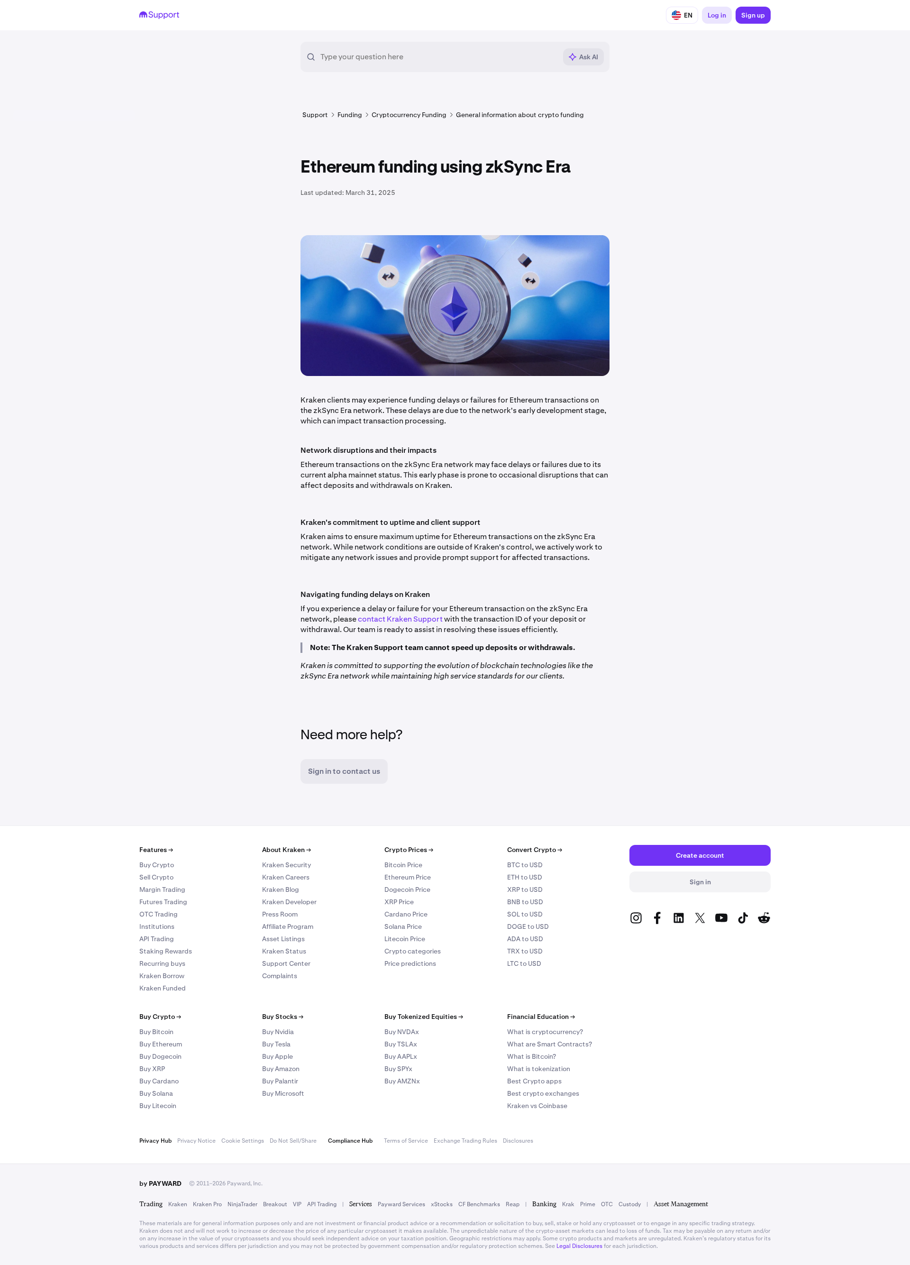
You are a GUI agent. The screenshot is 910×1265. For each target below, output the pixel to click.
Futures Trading (163, 902)
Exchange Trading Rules (465, 1141)
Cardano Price (406, 914)
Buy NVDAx (401, 1031)
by (160, 1183)
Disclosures (518, 1141)
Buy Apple (277, 1056)
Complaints (279, 976)
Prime (587, 1204)
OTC (607, 1204)
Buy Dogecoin (160, 1056)
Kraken (177, 1204)
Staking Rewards (165, 951)
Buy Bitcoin (156, 1031)
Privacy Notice (196, 1141)
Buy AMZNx (402, 1081)
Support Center (286, 963)
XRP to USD (525, 889)
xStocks (442, 1204)
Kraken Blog (280, 889)
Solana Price (403, 926)
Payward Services (401, 1204)
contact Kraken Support (400, 619)
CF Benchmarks (479, 1204)
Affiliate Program (287, 926)
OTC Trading (158, 914)
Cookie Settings (242, 1141)
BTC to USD (525, 865)
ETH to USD (524, 877)
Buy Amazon (281, 1068)
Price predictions (410, 963)
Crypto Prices (408, 849)
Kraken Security (286, 865)
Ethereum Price (407, 877)
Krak (568, 1204)
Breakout (275, 1204)
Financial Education (541, 1016)
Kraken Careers (285, 877)
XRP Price (399, 902)
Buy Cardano (159, 1081)
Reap (512, 1204)
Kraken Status (284, 951)
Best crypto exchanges (543, 1093)
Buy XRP (152, 1068)
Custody (630, 1204)
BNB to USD (525, 902)
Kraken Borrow (161, 976)
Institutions (156, 926)
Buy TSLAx (400, 1044)
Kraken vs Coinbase (537, 1105)
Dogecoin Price (407, 889)
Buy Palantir (280, 1081)
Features (156, 849)
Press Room (280, 914)
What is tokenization (538, 1068)
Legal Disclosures (579, 1246)
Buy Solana (156, 1093)
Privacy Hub (155, 1141)
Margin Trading (162, 889)
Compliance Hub (350, 1141)
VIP (297, 1204)
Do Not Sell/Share (293, 1141)
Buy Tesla (276, 1044)
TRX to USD (525, 951)
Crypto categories (412, 951)
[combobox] (438, 57)
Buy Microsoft (283, 1093)
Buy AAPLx (400, 1056)
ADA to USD (525, 939)
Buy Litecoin (157, 1105)
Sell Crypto (156, 877)
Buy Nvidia (278, 1031)
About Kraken (286, 849)
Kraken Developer (289, 902)
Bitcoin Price (403, 865)
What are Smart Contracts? (549, 1044)
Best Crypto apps (534, 1081)
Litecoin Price (404, 939)
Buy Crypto (156, 865)
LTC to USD (524, 963)
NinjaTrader (242, 1204)
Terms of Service (406, 1141)
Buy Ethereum (160, 1044)
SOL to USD (525, 914)
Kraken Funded (162, 988)
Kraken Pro (207, 1204)
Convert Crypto (534, 849)
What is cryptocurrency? (545, 1031)
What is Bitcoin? (531, 1056)
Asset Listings (283, 939)
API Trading (156, 939)
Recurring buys (162, 963)
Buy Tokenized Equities (423, 1016)
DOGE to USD (528, 926)
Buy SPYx (398, 1068)
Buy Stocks (282, 1016)
